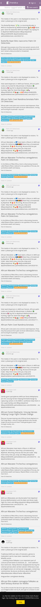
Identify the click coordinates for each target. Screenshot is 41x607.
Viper (33, 60)
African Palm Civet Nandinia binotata (17, 324)
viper (13, 25)
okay (20, 602)
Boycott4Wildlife (7, 34)
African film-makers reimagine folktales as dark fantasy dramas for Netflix (19, 582)
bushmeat (20, 86)
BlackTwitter (18, 573)
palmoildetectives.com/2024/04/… (25, 405)
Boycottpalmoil (26, 32)
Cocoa (3, 176)
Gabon (29, 86)
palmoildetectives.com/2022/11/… (27, 94)
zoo (32, 500)
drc (18, 433)
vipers (27, 30)
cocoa (26, 146)
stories (19, 565)
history (22, 571)
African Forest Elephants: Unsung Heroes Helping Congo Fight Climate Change (19, 413)
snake (32, 25)
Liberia (4, 88)
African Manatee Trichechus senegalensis (19, 270)
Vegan (23, 90)
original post (22, 21)
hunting (19, 146)
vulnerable (23, 498)
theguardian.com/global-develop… (13, 576)
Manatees (11, 498)
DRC (20, 401)
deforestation (22, 27)
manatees (5, 532)
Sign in (33, 3)
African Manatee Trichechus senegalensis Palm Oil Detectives (19, 158)
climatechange (29, 399)
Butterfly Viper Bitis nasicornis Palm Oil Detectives (18, 42)
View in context (6, 66)
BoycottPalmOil (7, 92)
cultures (15, 571)
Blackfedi (27, 573)
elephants (34, 397)
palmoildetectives (21, 34)
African (21, 30)
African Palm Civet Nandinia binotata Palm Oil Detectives (20, 100)
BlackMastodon (7, 573)
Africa (4, 27)
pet (25, 500)
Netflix (4, 558)
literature (32, 567)
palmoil (6, 32)
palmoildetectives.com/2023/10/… (27, 153)
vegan (4, 116)
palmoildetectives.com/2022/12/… (13, 36)
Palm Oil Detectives (6, 53)
